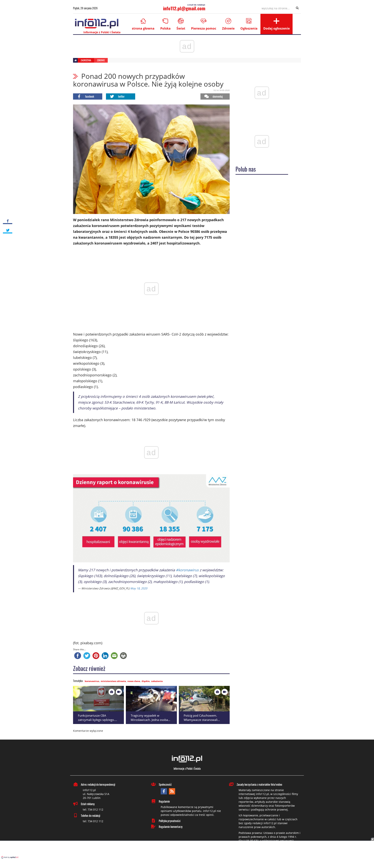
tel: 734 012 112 (93, 809)
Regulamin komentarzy (171, 826)
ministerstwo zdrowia (113, 681)
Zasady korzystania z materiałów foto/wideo (259, 784)
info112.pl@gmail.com (184, 8)
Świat (180, 28)
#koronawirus (187, 570)
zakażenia (157, 681)
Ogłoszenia (249, 28)
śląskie (146, 681)
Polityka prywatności (169, 821)
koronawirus (92, 681)
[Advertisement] (187, 850)
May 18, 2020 (138, 588)
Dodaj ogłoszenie (276, 28)
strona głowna (143, 28)
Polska (165, 28)
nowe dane (133, 681)
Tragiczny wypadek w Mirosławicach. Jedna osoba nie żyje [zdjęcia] (149, 719)
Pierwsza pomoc (203, 28)
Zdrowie (228, 28)
